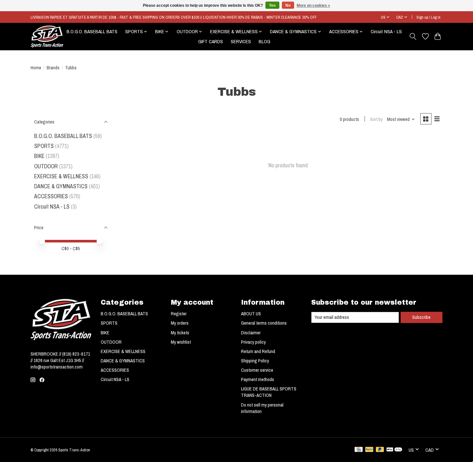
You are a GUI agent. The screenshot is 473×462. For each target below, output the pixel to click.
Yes (272, 5)
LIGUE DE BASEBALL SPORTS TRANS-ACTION (268, 392)
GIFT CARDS (210, 41)
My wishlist (181, 342)
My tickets (180, 332)
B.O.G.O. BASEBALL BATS (92, 31)
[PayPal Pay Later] (380, 450)
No (288, 5)
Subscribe (421, 317)
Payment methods (257, 379)
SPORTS (44, 146)
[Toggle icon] (413, 36)
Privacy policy (253, 342)
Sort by (376, 119)
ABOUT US (251, 313)
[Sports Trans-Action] (47, 36)
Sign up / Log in (428, 17)
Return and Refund (258, 351)
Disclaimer (251, 332)
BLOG (264, 41)
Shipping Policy (255, 361)
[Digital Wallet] (394, 450)
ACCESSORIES (51, 196)
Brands (53, 67)
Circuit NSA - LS (386, 31)
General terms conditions (264, 323)
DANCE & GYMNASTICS (61, 186)
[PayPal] (369, 450)
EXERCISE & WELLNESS (61, 176)
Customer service (257, 370)
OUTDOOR (46, 166)
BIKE (39, 156)
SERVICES (241, 41)
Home (36, 67)
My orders (180, 323)
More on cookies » (313, 5)
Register (179, 313)
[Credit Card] (359, 450)
